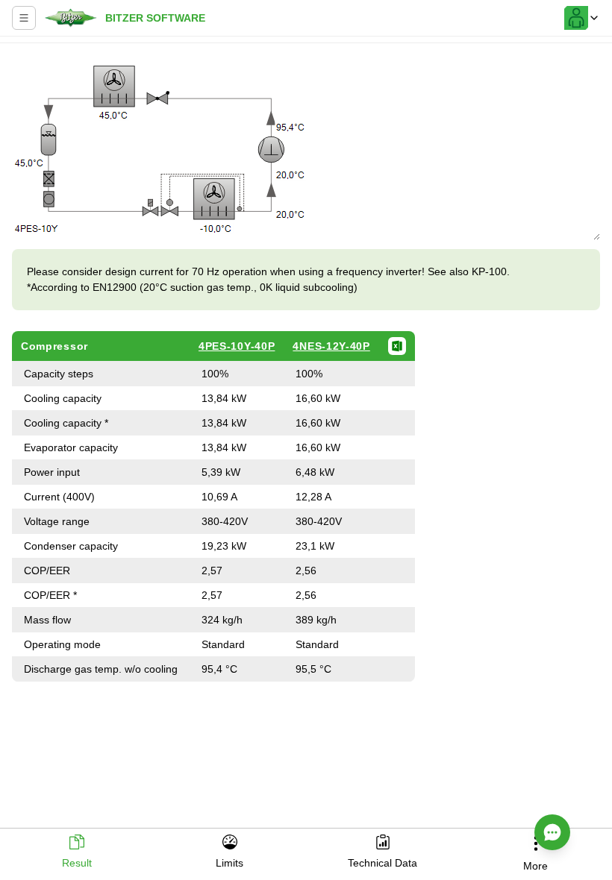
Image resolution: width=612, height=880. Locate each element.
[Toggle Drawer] (24, 18)
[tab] (76, 853)
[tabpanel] (306, 431)
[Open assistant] (552, 832)
